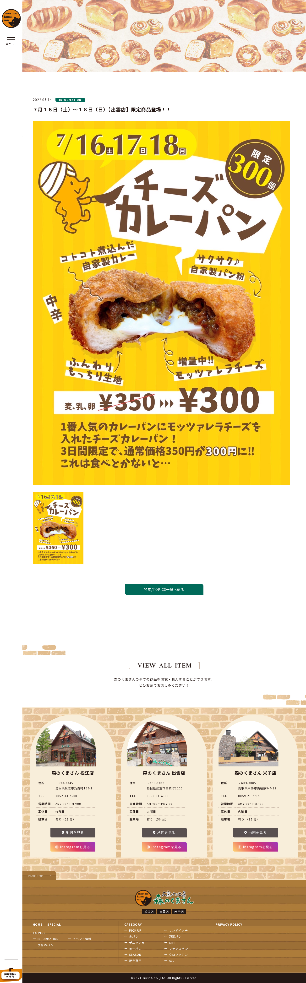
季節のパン (45, 945)
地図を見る (75, 832)
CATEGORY (133, 924)
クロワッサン (178, 954)
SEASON (135, 954)
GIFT (172, 942)
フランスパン (178, 948)
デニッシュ (137, 942)
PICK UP (135, 930)
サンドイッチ (178, 930)
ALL (171, 960)
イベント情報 (82, 939)
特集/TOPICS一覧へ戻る (164, 589)
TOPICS (39, 933)
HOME (37, 924)
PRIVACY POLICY (229, 924)
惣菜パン (175, 936)
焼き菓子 (135, 960)
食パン (134, 936)
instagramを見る (75, 846)
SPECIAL (54, 924)
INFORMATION (48, 939)
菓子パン (135, 948)
